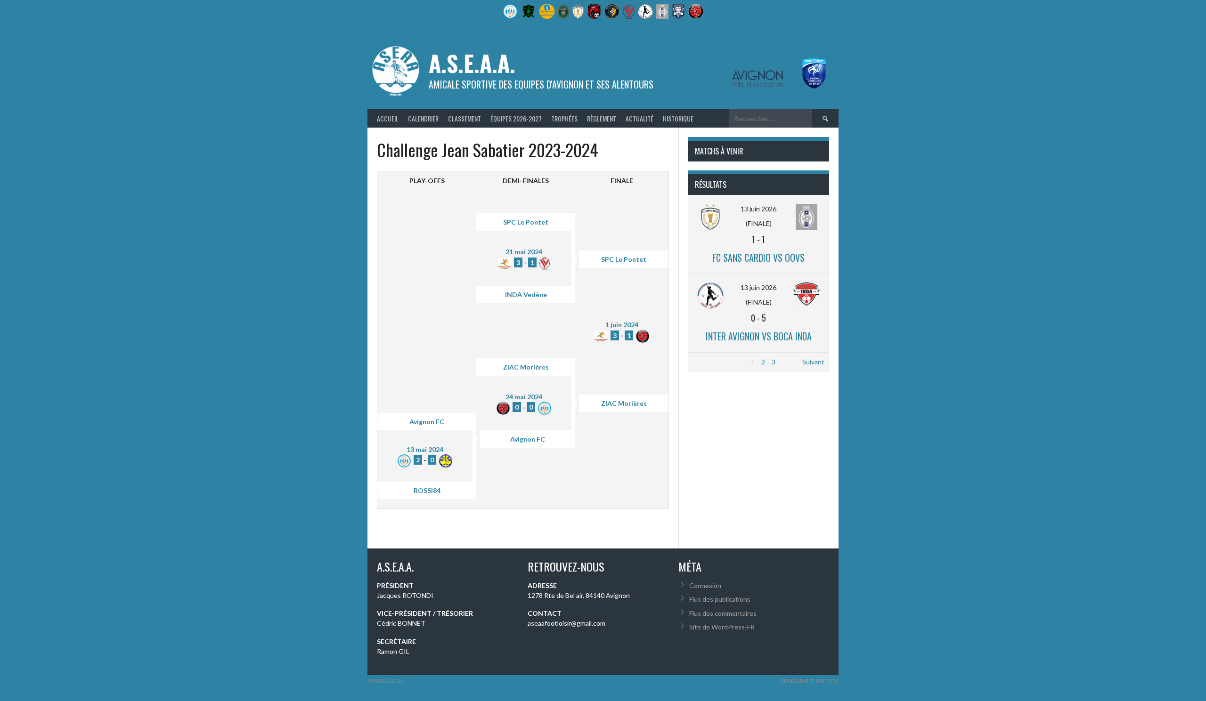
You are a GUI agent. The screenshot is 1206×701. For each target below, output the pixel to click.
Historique (678, 118)
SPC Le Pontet (525, 222)
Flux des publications (719, 599)
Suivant (813, 362)
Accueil (388, 118)
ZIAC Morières (526, 367)
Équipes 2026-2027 (516, 118)
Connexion (705, 585)
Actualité (639, 118)
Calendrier (423, 118)
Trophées (564, 118)
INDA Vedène (526, 294)
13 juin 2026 (758, 209)
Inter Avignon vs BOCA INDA (759, 336)
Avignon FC (426, 422)
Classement (464, 118)
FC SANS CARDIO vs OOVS (758, 257)
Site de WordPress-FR (722, 627)
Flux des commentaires (723, 613)
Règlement (601, 118)
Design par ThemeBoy (809, 681)
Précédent (708, 362)
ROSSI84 (427, 490)
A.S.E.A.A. (472, 63)
